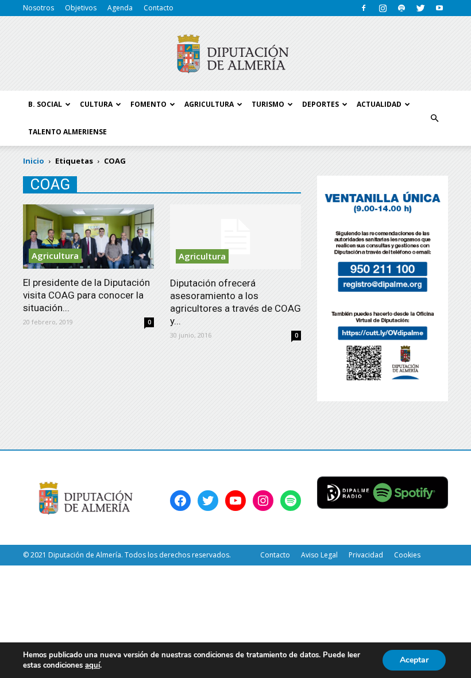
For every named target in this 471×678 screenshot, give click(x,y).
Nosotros (38, 8)
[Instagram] (382, 8)
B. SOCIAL (45, 104)
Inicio (33, 161)
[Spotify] (401, 8)
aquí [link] (92, 665)
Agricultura (55, 255)
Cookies (407, 555)
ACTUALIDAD (379, 104)
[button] (434, 118)
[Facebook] (363, 8)
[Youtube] (439, 8)
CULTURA (96, 104)
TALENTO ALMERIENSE (67, 132)
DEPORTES (320, 104)
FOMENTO (148, 104)
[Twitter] (420, 8)
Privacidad (366, 555)
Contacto (158, 8)
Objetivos (80, 8)
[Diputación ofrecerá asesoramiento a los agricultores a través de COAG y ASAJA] (235, 236)
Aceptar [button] (414, 659)
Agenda (120, 8)
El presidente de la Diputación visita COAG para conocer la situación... (86, 295)
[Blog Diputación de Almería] (235, 54)
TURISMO (268, 104)
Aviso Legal (319, 555)
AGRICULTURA (209, 104)
